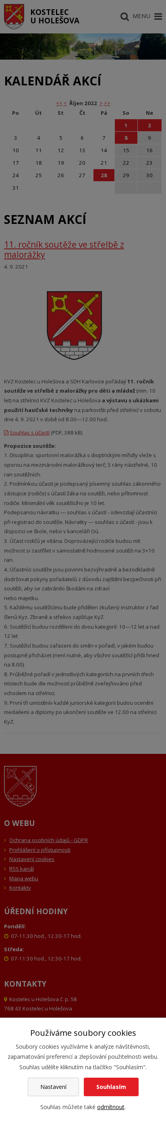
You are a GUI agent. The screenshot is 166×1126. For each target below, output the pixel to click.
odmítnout (110, 1107)
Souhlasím (111, 1087)
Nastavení (53, 1087)
